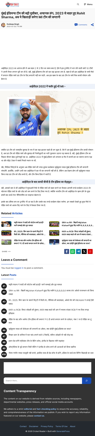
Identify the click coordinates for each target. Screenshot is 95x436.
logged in (19, 268)
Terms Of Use (62, 426)
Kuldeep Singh (13, 24)
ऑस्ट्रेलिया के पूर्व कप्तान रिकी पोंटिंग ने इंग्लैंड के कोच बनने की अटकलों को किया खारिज (42, 347)
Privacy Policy (47, 426)
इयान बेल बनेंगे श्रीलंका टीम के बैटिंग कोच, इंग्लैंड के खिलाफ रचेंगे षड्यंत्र (36, 341)
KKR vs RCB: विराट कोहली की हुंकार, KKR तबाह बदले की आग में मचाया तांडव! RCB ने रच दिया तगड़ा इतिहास (76, 233)
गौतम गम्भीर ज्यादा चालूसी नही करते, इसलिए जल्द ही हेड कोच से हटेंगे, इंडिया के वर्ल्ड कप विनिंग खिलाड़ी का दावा (51, 353)
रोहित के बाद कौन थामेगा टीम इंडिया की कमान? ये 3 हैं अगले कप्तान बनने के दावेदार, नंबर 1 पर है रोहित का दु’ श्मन (29, 242)
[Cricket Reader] (12, 4)
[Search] (86, 380)
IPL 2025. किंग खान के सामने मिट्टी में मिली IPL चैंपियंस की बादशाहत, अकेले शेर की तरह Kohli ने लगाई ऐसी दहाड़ (30, 233)
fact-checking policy (46, 409)
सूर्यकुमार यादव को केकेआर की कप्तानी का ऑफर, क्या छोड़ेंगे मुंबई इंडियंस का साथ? (76, 242)
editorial (28, 409)
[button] (78, 4)
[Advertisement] (47, 48)
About (72, 426)
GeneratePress (63, 431)
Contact (23, 426)
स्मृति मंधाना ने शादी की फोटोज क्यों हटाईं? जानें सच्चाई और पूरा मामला (29, 224)
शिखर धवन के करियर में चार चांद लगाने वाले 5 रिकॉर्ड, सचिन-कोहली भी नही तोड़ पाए (41, 335)
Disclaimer (33, 426)
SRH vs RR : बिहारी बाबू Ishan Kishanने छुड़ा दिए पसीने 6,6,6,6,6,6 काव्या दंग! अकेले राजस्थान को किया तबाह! (77, 224)
